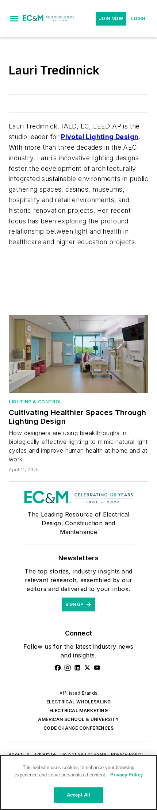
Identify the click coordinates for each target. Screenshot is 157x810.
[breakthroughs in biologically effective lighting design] (78, 353)
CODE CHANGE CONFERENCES (78, 728)
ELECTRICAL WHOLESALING (78, 702)
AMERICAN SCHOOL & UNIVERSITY (78, 719)
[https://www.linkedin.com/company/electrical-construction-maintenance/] (77, 667)
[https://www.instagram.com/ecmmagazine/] (67, 667)
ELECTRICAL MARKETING (78, 710)
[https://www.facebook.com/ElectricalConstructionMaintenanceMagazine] (57, 667)
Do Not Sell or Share (84, 754)
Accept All (78, 795)
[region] (78, 782)
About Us (19, 754)
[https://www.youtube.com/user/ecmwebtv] (97, 667)
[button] (14, 18)
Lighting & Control (35, 401)
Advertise (45, 754)
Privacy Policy (127, 754)
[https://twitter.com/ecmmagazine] (87, 667)
